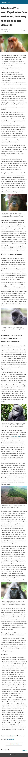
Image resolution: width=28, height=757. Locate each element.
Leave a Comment (14, 743)
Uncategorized (10, 739)
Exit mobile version (14, 755)
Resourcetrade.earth (15, 436)
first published (12, 735)
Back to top (24, 750)
